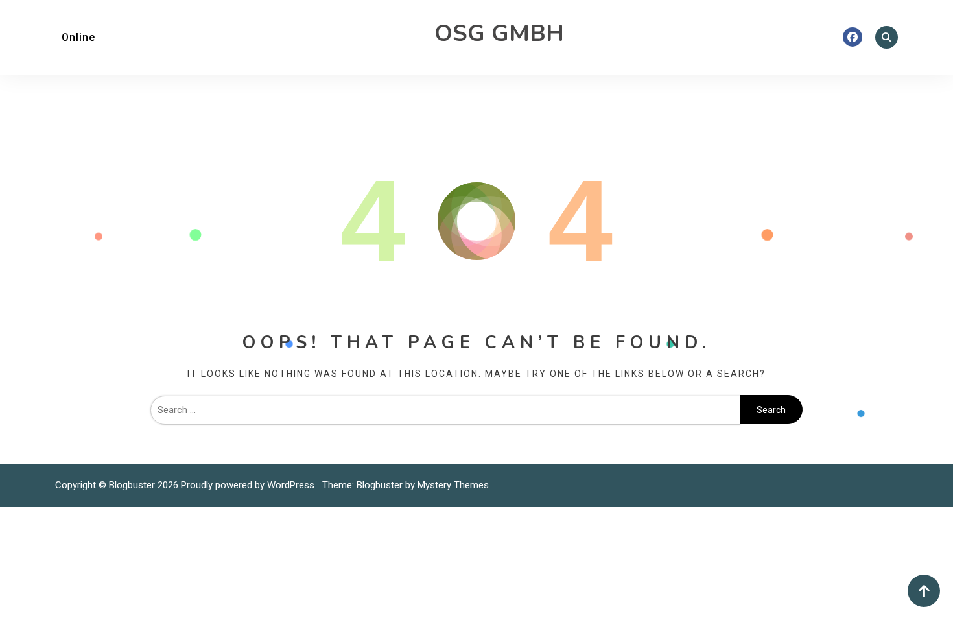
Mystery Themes (453, 485)
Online (78, 37)
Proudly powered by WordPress (249, 485)
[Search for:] (445, 410)
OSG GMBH (499, 33)
